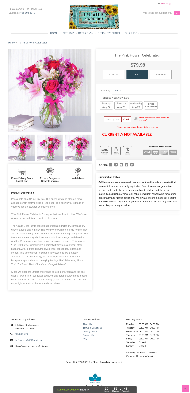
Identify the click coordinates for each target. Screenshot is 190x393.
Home (53, 33)
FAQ (85, 338)
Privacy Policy (90, 331)
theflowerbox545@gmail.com (29, 340)
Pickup (118, 90)
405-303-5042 (27, 13)
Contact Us (88, 335)
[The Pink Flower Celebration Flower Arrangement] (21, 148)
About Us (87, 324)
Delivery (105, 90)
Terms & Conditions (92, 328)
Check (126, 119)
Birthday (68, 33)
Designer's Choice (109, 33)
